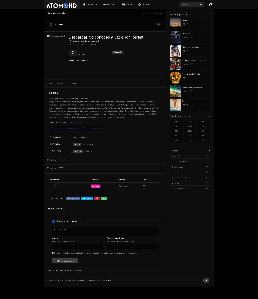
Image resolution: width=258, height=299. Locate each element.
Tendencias (91, 5)
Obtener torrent (60, 186)
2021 (190, 126)
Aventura (177, 172)
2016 (177, 136)
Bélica (176, 183)
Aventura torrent (180, 178)
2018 (190, 131)
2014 (203, 136)
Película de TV (82, 60)
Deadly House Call (76, 122)
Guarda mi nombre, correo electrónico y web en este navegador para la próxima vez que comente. (96, 253)
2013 (177, 140)
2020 (203, 126)
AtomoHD (146, 5)
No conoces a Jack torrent (93, 128)
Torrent (62, 160)
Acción (177, 156)
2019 (177, 131)
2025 (177, 122)
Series (129, 5)
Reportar (147, 13)
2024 (190, 122)
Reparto (61, 83)
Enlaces (74, 83)
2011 (203, 140)
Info (51, 83)
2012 (190, 140)
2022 (177, 126)
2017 (203, 131)
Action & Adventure (181, 162)
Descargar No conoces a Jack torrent (64, 128)
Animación (178, 167)
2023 (203, 122)
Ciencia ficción (180, 189)
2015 (190, 136)
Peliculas (111, 5)
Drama (71, 60)
